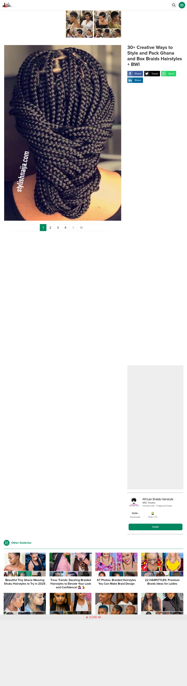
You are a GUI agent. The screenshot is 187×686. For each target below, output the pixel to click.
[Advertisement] (155, 226)
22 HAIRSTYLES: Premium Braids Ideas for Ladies (162, 582)
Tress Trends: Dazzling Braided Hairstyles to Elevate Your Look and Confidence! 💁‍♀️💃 (70, 583)
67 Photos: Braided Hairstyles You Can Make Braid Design (116, 582)
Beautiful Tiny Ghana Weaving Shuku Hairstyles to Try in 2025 (24, 582)
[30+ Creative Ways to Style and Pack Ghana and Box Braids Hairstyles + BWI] (63, 219)
